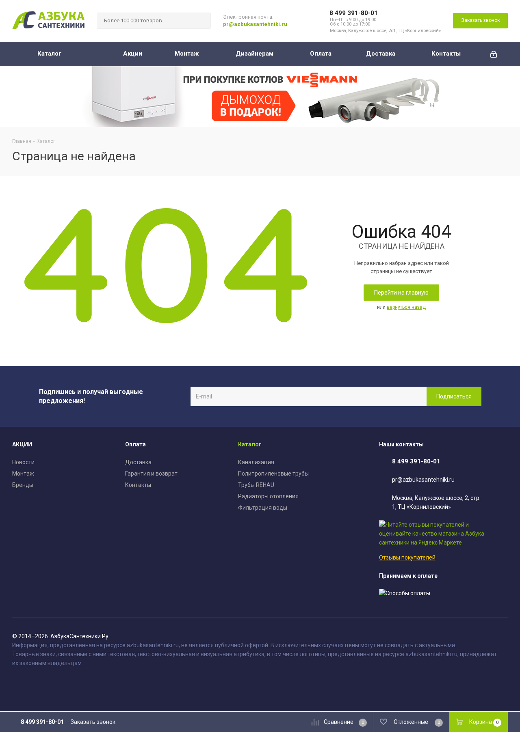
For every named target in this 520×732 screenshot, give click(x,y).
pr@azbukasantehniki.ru (255, 24)
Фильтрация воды (262, 507)
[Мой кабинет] (493, 54)
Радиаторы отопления (268, 496)
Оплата (135, 444)
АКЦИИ (22, 444)
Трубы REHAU (256, 485)
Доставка (138, 462)
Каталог (250, 444)
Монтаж (23, 473)
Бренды (22, 485)
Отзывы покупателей (407, 557)
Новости (23, 462)
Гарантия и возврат (151, 473)
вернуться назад (406, 307)
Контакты (138, 485)
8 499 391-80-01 (353, 13)
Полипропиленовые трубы (273, 473)
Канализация (256, 462)
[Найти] (201, 21)
